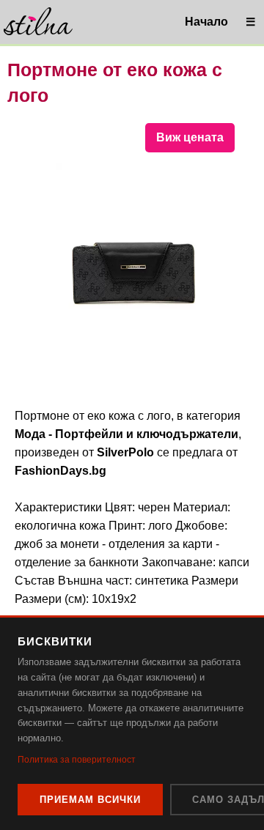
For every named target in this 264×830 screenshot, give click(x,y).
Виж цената (190, 137)
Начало (206, 21)
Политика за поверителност (77, 760)
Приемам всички (90, 799)
